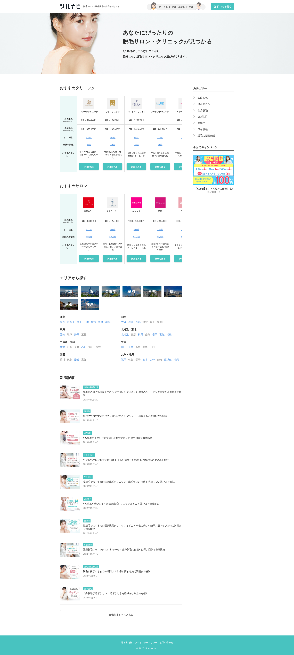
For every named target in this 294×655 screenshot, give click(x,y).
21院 (89, 144)
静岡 (76, 334)
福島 (169, 334)
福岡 (131, 291)
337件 (89, 229)
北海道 (125, 334)
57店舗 (136, 236)
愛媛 (76, 359)
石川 (83, 347)
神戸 (89, 304)
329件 (89, 137)
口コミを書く (223, 6)
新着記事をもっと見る (121, 614)
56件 (136, 137)
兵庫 (130, 322)
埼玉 (79, 322)
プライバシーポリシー (146, 642)
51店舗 (89, 236)
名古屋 (110, 291)
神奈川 (71, 322)
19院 (136, 144)
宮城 (162, 334)
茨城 (100, 322)
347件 (136, 229)
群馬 (107, 322)
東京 (68, 291)
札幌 (152, 291)
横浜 (173, 291)
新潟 (62, 347)
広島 (130, 347)
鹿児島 (168, 359)
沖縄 (176, 359)
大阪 (89, 291)
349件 (160, 137)
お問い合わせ (166, 642)
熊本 (145, 359)
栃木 (93, 322)
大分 (152, 359)
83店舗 (160, 236)
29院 (112, 144)
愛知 (62, 334)
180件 (112, 137)
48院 (160, 144)
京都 (68, 304)
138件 (112, 229)
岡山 (123, 347)
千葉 (86, 322)
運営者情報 (126, 642)
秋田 (140, 334)
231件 (160, 229)
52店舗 (112, 236)
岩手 (154, 334)
